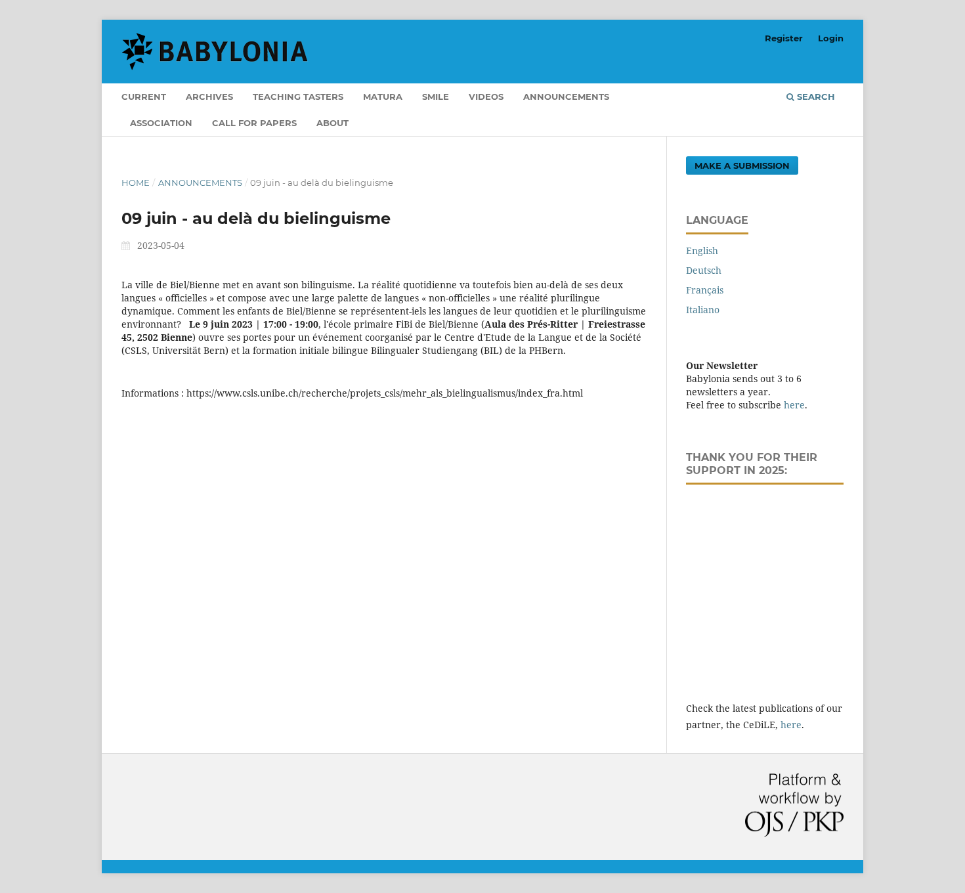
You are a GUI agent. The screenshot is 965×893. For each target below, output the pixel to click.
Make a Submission (742, 165)
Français (704, 290)
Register (784, 38)
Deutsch (703, 270)
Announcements (566, 96)
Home (135, 182)
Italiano (702, 309)
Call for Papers (254, 123)
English (702, 250)
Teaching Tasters (298, 96)
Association (161, 123)
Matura (382, 96)
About (332, 123)
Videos (486, 96)
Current (143, 96)
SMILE (435, 96)
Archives (209, 96)
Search (814, 96)
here (794, 405)
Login (831, 38)
